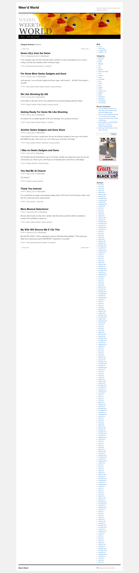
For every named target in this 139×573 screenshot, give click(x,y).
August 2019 (101, 346)
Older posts (25, 49)
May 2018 (101, 375)
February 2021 (102, 311)
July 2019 (100, 348)
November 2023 (102, 247)
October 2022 (101, 272)
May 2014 (101, 469)
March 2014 (101, 472)
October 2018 (101, 365)
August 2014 (101, 463)
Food (28, 201)
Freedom (100, 75)
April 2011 (101, 541)
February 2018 (102, 381)
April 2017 (101, 400)
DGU (99, 67)
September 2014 (102, 461)
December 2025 (102, 198)
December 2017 (102, 385)
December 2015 (102, 432)
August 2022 (101, 276)
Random (41, 66)
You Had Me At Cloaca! (33, 170)
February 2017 (102, 404)
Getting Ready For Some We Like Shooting (44, 111)
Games (28, 104)
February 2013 (102, 498)
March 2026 (101, 192)
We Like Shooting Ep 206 (34, 94)
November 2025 (102, 200)
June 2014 (101, 467)
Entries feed (101, 48)
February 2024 (102, 241)
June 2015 (101, 443)
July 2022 (100, 278)
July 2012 (100, 511)
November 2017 (102, 387)
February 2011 (102, 544)
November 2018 (102, 363)
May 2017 (101, 399)
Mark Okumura (102, 122)
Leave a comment (56, 86)
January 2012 (101, 523)
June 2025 (101, 210)
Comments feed (102, 50)
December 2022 (102, 268)
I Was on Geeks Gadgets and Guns (40, 150)
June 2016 (101, 420)
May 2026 (101, 188)
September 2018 (102, 367)
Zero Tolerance (102, 102)
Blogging (100, 64)
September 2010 (102, 554)
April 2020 (101, 330)
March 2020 (101, 332)
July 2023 (100, 255)
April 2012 (101, 517)
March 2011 (101, 542)
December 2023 (102, 245)
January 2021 (101, 313)
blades (100, 62)
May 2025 (101, 212)
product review (102, 91)
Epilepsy (100, 69)
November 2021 (102, 293)
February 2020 (102, 334)
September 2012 (102, 507)
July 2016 (100, 418)
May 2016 (101, 422)
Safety (100, 95)
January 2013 (101, 500)
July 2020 (100, 325)
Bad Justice (101, 58)
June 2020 (101, 327)
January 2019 (101, 360)
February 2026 (102, 194)
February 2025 (102, 218)
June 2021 (101, 303)
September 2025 (102, 204)
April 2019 (101, 354)
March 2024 (101, 239)
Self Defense (101, 97)
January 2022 (101, 290)
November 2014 (102, 457)
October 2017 (101, 389)
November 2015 (102, 434)
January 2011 (101, 546)
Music (37, 86)
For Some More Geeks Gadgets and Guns (43, 73)
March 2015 (101, 449)
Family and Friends (32, 66)
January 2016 (101, 430)
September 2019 (102, 344)
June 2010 (101, 560)
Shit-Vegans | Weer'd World (105, 128)
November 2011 (102, 527)
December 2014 (102, 455)
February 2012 (102, 521)
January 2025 (101, 220)
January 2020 (101, 336)
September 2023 (102, 251)
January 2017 (101, 406)
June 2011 (101, 537)
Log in (100, 46)
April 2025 (101, 214)
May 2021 (101, 305)
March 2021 (101, 309)
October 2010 (101, 552)
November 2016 (102, 410)
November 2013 (102, 480)
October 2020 (101, 319)
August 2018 (101, 369)
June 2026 (101, 186)
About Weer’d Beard (33, 37)
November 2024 (102, 223)
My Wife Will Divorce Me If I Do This (40, 229)
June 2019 (101, 350)
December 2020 (102, 315)
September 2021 (102, 297)
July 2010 (100, 558)
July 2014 (100, 465)
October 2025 (101, 202)
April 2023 (101, 260)
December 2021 (102, 291)
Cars (27, 242)
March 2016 (101, 426)
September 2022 (102, 274)
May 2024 (101, 235)
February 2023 (102, 264)
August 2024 (101, 229)
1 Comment (48, 66)
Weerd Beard (45, 56)
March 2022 (101, 286)
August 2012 (101, 509)
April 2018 (101, 377)
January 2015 (101, 453)
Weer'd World (28, 7)
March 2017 (101, 402)
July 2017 (100, 395)
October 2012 (101, 506)
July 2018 (100, 371)
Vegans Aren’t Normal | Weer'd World (108, 118)
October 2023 (101, 249)
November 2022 (102, 270)
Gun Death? (101, 79)
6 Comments (51, 242)
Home (23, 37)
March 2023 (101, 262)
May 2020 (101, 328)
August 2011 (101, 533)
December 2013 (102, 478)
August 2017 (101, 393)
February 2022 (102, 288)
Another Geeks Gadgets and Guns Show (43, 129)
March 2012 (101, 519)
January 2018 (101, 383)
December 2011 (102, 525)
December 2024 (102, 221)
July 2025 (100, 208)
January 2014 (101, 476)
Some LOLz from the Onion (35, 53)
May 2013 (101, 492)
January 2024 (101, 243)
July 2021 (100, 301)
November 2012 (102, 504)
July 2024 (100, 231)
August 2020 (101, 323)
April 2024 (101, 237)
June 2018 (101, 373)
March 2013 (101, 496)
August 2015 (101, 439)
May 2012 (101, 515)
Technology (44, 142)
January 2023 (101, 266)
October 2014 (101, 459)
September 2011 (102, 531)
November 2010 (102, 550)
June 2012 (101, 513)
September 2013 (102, 484)
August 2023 (101, 253)
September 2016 (102, 414)
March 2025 (101, 216)
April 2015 (101, 447)
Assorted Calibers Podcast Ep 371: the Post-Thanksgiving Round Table (108, 124)
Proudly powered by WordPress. (107, 568)
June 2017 (101, 397)
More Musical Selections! (34, 209)
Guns (28, 86)
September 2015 (102, 437)
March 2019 (101, 356)
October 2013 (101, 482)
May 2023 (101, 258)
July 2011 (100, 535)
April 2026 (101, 190)
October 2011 (101, 529)
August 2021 (101, 299)
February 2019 (102, 358)
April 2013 (101, 494)
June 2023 (101, 256)
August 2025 (101, 206)
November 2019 (102, 340)
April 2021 (101, 307)
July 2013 (100, 488)
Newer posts (85, 49)
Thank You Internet (31, 188)
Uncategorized (102, 100)
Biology (100, 60)
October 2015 (101, 435)
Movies (32, 86)
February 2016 (102, 428)
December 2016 (102, 408)
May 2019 (101, 352)
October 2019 (101, 342)
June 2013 (101, 490)
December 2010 (102, 548)
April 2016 (101, 424)
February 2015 (102, 451)
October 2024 (101, 225)
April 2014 (101, 471)
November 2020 (102, 317)
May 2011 (101, 539)
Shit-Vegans (103, 120)
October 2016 (101, 412)
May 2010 (101, 562)
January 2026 (101, 196)
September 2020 (102, 321)
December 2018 (102, 362)
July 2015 (100, 441)
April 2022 (101, 284)
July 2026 (100, 184)
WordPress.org (102, 52)
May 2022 (101, 282)
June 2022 (101, 280)
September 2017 (102, 391)
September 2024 (102, 227)
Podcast (41, 86)
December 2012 (102, 502)
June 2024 (101, 233)
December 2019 (102, 338)
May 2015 (101, 445)
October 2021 (101, 295)
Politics (39, 104)
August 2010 (101, 556)
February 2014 (102, 474)
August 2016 (101, 416)
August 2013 (101, 486)
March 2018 (101, 379)
